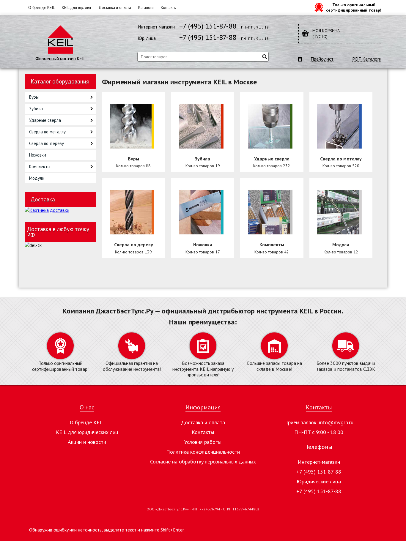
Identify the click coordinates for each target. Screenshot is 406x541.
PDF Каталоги (366, 58)
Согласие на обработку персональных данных (203, 461)
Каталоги (146, 7)
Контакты (168, 7)
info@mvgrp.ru (336, 422)
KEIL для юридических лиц (87, 432)
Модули (36, 178)
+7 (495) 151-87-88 (207, 26)
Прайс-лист (322, 58)
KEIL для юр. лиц (76, 7)
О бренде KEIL (41, 7)
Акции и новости (87, 442)
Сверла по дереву (46, 143)
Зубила (36, 108)
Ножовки (37, 155)
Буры (34, 97)
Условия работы (202, 442)
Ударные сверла (45, 120)
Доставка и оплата (114, 7)
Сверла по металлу (47, 132)
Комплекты (39, 166)
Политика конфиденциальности (203, 451)
